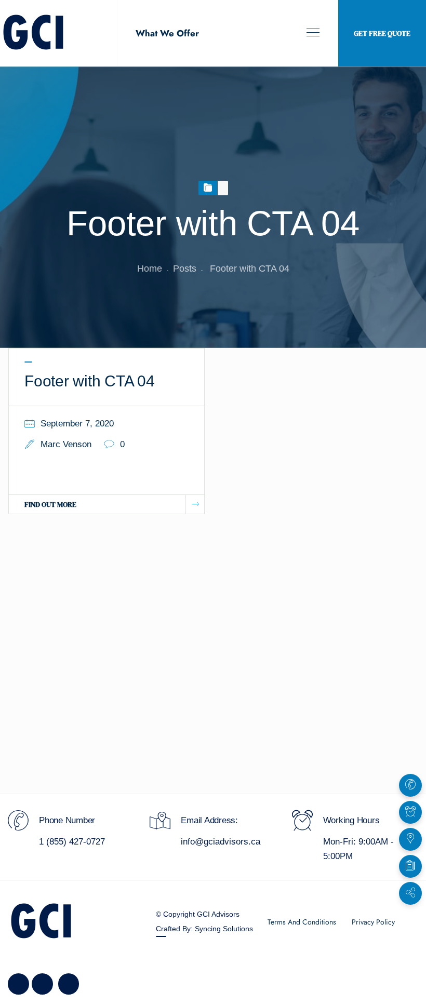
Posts (184, 268)
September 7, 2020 (77, 423)
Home (149, 268)
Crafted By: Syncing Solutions (204, 928)
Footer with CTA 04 (89, 381)
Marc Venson (66, 444)
